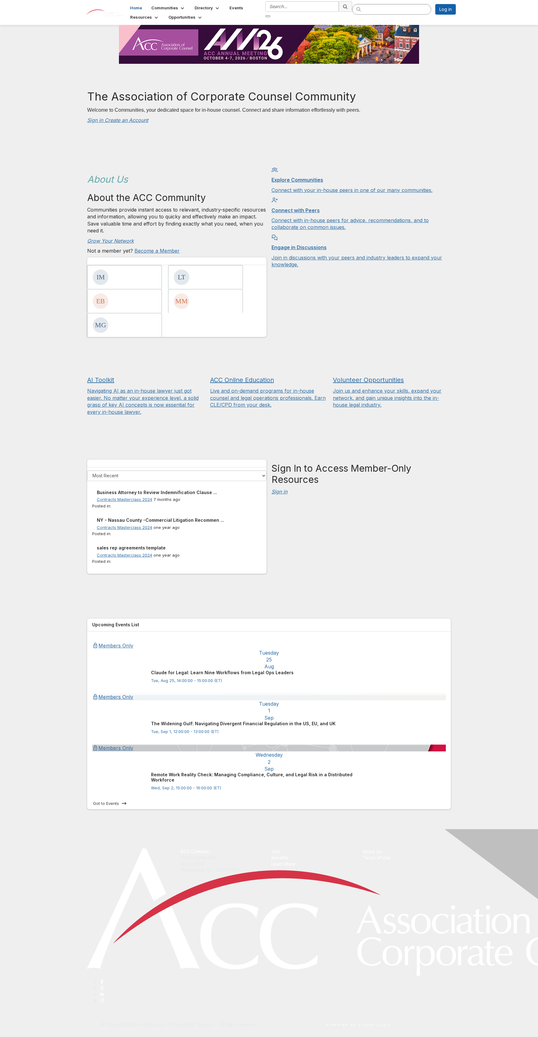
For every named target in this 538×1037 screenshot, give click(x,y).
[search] (345, 6)
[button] (168, 7)
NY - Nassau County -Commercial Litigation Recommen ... (160, 520)
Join (275, 851)
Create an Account (126, 120)
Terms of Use (376, 857)
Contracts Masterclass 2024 (124, 499)
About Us (372, 851)
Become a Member (157, 251)
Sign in (96, 120)
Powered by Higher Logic (359, 1025)
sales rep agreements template (131, 547)
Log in (445, 9)
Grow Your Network (110, 241)
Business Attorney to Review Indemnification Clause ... (157, 492)
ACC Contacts (195, 851)
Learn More (283, 864)
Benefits (279, 857)
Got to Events (106, 803)
